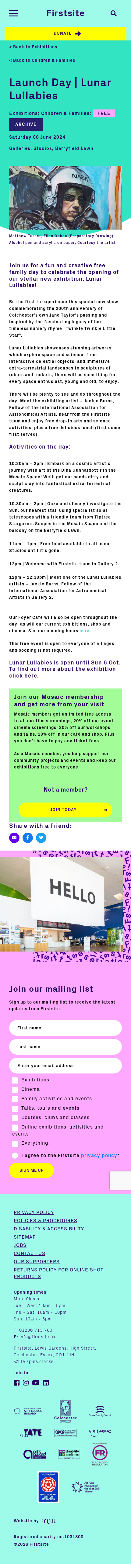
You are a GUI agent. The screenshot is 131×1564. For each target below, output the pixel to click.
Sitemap (25, 1237)
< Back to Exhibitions (33, 47)
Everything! (35, 1143)
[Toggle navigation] (13, 13)
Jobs (20, 1245)
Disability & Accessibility (49, 1228)
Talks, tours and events (50, 1108)
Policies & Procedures (45, 1220)
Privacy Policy (34, 1212)
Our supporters (37, 1261)
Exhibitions (35, 1079)
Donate (63, 33)
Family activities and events (56, 1098)
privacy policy (99, 1155)
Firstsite (65, 13)
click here (23, 676)
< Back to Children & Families (42, 60)
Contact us (29, 1253)
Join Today (63, 810)
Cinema (30, 1089)
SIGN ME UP (31, 1170)
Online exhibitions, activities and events (58, 1130)
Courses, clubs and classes (55, 1117)
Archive (26, 124)
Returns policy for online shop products (59, 1273)
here (85, 631)
